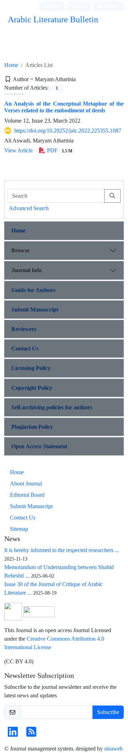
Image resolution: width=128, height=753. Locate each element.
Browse (20, 250)
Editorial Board (27, 494)
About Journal (26, 483)
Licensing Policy (30, 368)
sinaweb (113, 748)
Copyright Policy (31, 387)
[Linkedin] (12, 734)
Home (11, 65)
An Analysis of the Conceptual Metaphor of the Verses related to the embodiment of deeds (64, 107)
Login (53, 6)
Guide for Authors (33, 290)
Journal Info (26, 270)
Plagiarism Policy (32, 426)
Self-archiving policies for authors (51, 407)
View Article (18, 150)
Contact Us (24, 348)
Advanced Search (29, 208)
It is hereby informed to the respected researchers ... (61, 550)
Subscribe (108, 712)
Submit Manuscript (34, 309)
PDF (59, 150)
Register (77, 6)
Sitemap (19, 529)
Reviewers (23, 329)
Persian (110, 6)
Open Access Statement (39, 446)
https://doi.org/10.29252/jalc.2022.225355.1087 (67, 130)
